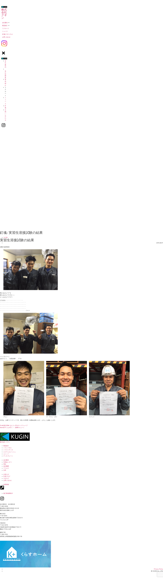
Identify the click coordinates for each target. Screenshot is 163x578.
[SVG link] (4, 44)
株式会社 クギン (4, 13)
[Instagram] (2, 498)
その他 (5, 237)
